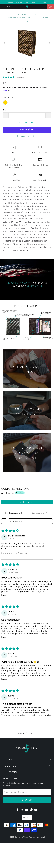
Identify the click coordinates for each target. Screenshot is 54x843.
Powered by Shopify (37, 837)
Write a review (27, 502)
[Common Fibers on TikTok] (31, 810)
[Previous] (4, 43)
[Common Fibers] (27, 6)
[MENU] (1, 6)
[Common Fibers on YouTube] (36, 810)
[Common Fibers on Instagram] (22, 810)
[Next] (49, 43)
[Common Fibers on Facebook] (18, 810)
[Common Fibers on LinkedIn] (27, 810)
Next (32, 15)
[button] (9, 77)
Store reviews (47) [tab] (40, 513)
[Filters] (4, 521)
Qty (4, 110)
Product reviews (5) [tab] (14, 513)
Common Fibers (21, 837)
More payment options (27, 136)
